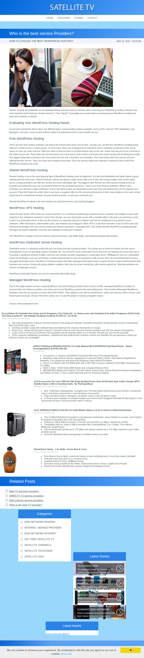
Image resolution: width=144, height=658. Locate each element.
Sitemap (78, 18)
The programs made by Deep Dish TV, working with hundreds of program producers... (95, 569)
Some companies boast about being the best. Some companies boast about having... (96, 613)
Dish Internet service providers (26, 500)
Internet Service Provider (42, 527)
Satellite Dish (34, 556)
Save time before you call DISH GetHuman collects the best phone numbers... (93, 583)
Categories (63, 18)
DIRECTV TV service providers (26, 495)
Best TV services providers (24, 491)
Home (50, 18)
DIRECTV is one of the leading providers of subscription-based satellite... (96, 598)
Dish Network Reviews (39, 521)
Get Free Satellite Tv (39, 539)
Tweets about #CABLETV (58, 634)
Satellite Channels (37, 545)
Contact (92, 18)
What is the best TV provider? (25, 504)
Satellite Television (38, 550)
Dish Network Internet (40, 533)
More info (66, 653)
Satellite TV (72, 8)
